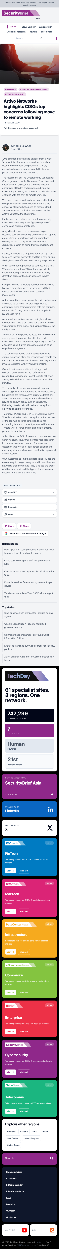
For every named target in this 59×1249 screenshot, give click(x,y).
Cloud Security (29, 27)
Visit (9, 870)
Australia (11, 1131)
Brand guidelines (14, 1172)
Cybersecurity (45, 27)
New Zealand (13, 1138)
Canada (24, 1131)
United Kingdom (31, 1138)
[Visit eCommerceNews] (21, 965)
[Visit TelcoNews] (21, 1085)
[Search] (41, 38)
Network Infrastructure (33, 89)
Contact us (11, 1178)
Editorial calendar (14, 1185)
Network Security (15, 94)
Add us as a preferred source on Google (27, 533)
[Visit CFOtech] (21, 843)
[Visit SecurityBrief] (21, 1044)
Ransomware (46, 31)
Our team (10, 1210)
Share (11, 526)
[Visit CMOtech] (21, 884)
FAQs (8, 1198)
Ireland (45, 1131)
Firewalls (32, 31)
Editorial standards (15, 1191)
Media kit (24, 870)
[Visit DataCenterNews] (21, 924)
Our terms (11, 1217)
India (35, 1131)
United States (13, 1145)
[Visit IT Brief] (21, 1005)
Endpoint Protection (16, 31)
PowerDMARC (43, 1245)
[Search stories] (51, 1158)
